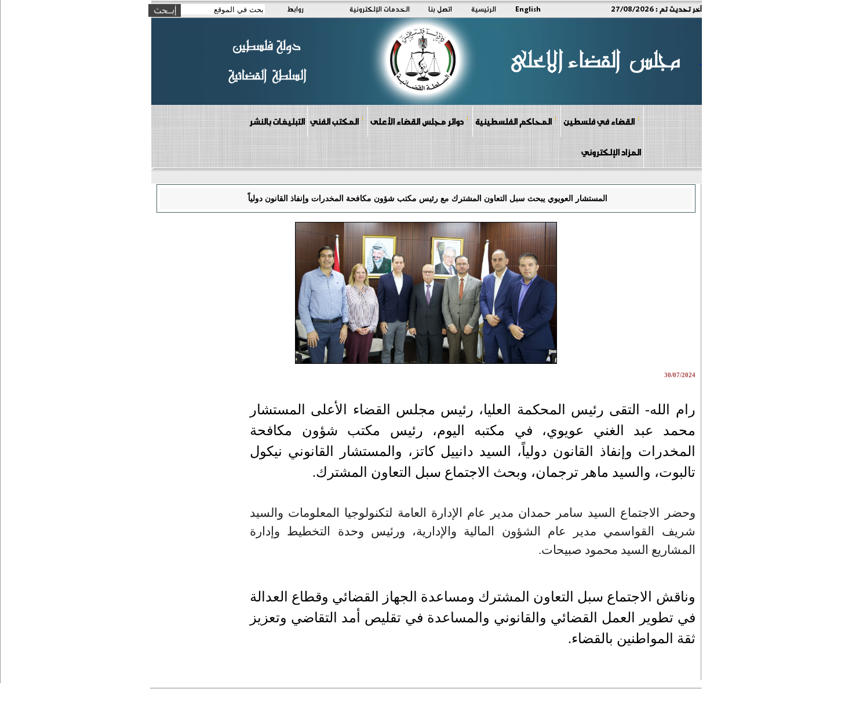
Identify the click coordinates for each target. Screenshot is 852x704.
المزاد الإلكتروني (611, 152)
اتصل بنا (440, 8)
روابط (295, 8)
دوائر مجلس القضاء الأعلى (417, 121)
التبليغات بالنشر (277, 121)
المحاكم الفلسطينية (513, 121)
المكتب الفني (334, 121)
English (528, 8)
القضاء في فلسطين (599, 121)
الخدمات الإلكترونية (379, 8)
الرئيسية (483, 8)
